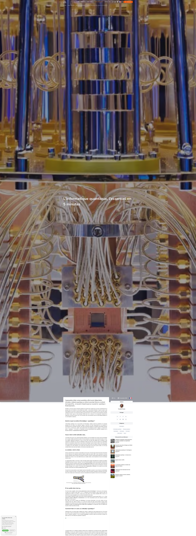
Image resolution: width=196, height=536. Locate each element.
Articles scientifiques (80, 5)
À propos (83, 1)
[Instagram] (115, 2)
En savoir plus (10, 524)
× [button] (15, 516)
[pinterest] (123, 419)
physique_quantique (126, 429)
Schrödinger (122, 431)
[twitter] (123, 416)
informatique (116, 431)
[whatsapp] (117, 419)
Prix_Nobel (127, 431)
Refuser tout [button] (12, 530)
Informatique (122, 426)
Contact (106, 1)
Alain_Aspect (120, 433)
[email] (117, 416)
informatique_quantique (117, 429)
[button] (7, 527)
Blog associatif (71, 5)
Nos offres (90, 1)
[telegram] (126, 419)
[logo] (64, 2)
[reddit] (120, 419)
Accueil (64, 5)
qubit (125, 433)
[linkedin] (126, 416)
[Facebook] (113, 2)
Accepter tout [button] (5, 530)
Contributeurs (128, 1)
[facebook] (120, 416)
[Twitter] (117, 2)
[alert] (8, 525)
